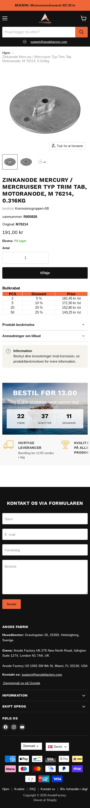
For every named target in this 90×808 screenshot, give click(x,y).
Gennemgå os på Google (21, 683)
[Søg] (81, 32)
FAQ (33, 789)
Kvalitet (19, 789)
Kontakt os (48, 789)
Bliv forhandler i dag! (74, 789)
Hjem (6, 53)
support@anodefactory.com (48, 42)
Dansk (58, 746)
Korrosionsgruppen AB (32, 208)
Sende (11, 604)
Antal (6, 248)
